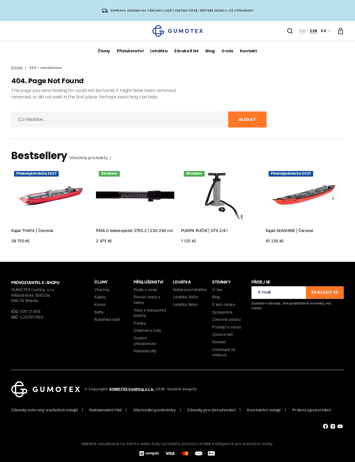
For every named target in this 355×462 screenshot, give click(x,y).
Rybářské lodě (107, 319)
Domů (16, 68)
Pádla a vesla (145, 289)
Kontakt (218, 341)
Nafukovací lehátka (190, 289)
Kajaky (100, 296)
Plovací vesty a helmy (147, 299)
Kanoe (99, 304)
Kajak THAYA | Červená (32, 230)
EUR (302, 30)
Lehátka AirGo (185, 296)
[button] (290, 31)
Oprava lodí (222, 334)
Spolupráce (222, 312)
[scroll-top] (343, 450)
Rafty (99, 312)
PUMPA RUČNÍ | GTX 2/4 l (204, 230)
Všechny (101, 289)
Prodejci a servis (226, 326)
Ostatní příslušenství (145, 340)
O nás (217, 289)
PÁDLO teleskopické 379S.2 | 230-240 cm (134, 230)
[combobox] (139, 119)
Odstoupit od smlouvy (223, 352)
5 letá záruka (223, 304)
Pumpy (140, 323)
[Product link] (50, 206)
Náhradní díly (145, 350)
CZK (313, 30)
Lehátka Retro (185, 304)
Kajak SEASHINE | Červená (289, 230)
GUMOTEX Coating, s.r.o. (131, 389)
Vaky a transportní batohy (150, 313)
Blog (216, 296)
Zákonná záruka (226, 319)
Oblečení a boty (147, 330)
